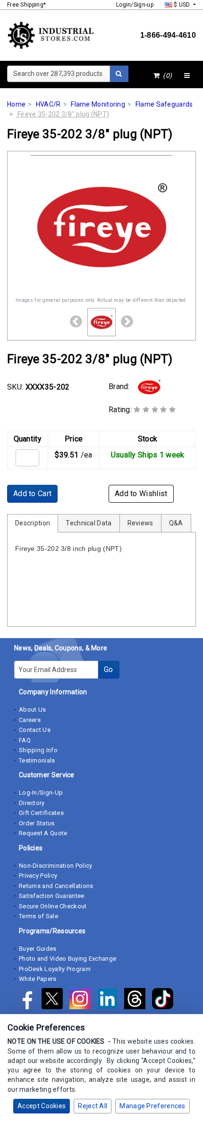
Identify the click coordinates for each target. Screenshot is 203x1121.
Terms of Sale (38, 916)
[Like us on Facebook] (28, 1000)
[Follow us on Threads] (138, 1000)
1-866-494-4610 (168, 35)
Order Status (37, 823)
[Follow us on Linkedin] (110, 1000)
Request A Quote (43, 833)
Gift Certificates (41, 812)
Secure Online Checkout (53, 906)
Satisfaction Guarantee (52, 895)
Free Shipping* (26, 4)
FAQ (25, 740)
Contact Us (35, 729)
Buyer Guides (38, 948)
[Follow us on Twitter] (55, 1000)
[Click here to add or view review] (155, 409)
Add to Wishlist (141, 493)
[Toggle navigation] (187, 76)
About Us (32, 709)
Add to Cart (32, 493)
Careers (30, 719)
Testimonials (37, 760)
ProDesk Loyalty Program (55, 968)
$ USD (182, 4)
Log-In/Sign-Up (41, 792)
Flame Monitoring (98, 104)
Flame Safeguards (164, 104)
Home (16, 104)
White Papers (38, 978)
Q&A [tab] (176, 523)
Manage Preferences (152, 1106)
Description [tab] (32, 523)
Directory (32, 802)
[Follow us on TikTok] (165, 1000)
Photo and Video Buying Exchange (67, 958)
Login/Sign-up (134, 4)
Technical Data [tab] (88, 523)
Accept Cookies (41, 1106)
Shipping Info (38, 750)
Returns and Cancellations (56, 885)
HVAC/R (48, 104)
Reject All (92, 1106)
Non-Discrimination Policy (56, 865)
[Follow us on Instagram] (83, 1000)
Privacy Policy (38, 875)
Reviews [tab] (140, 523)
